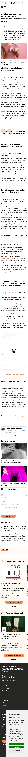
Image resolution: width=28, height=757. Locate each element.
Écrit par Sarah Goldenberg (4, 62)
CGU (3, 707)
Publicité (4, 703)
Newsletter (5, 691)
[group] (18, 2)
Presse (4, 705)
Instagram (22, 416)
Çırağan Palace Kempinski (11, 293)
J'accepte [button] (16, 744)
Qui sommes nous (7, 688)
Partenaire (5, 700)
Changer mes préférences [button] (16, 751)
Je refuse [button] (16, 747)
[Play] (18, 2)
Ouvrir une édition (7, 698)
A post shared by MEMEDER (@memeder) (14, 374)
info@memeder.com (7, 258)
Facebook (15, 416)
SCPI (3, 719)
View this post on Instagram (9, 354)
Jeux (3, 726)
